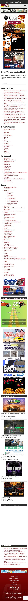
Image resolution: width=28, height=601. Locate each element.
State (5, 151)
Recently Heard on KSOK (10, 249)
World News (7, 153)
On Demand (7, 146)
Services (9, 204)
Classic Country (8, 182)
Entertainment (8, 135)
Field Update (7, 225)
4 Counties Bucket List (10, 187)
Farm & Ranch (8, 223)
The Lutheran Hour (9, 174)
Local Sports (7, 142)
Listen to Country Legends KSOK (13, 2)
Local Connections (12, 200)
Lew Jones (7, 169)
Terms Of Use (7, 271)
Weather (6, 272)
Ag (4, 131)
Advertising (10, 192)
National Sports (8, 145)
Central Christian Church (11, 175)
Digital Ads (10, 195)
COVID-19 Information (10, 220)
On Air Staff (7, 239)
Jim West (6, 163)
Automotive (7, 206)
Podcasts (6, 244)
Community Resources (10, 214)
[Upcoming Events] (14, 405)
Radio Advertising (12, 203)
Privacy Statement (9, 245)
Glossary (9, 196)
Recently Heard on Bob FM (11, 247)
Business (6, 132)
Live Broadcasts (11, 198)
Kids (5, 138)
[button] (25, 6)
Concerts (6, 134)
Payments (6, 242)
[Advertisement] (14, 10)
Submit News (7, 263)
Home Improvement (9, 230)
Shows (6, 252)
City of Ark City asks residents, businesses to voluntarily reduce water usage (14, 101)
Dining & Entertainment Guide (12, 222)
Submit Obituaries (9, 264)
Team (5, 267)
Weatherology (14, 599)
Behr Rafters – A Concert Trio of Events (14, 208)
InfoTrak (6, 177)
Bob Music (7, 158)
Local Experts (7, 234)
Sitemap (6, 255)
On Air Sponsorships (12, 201)
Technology (7, 269)
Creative (9, 193)
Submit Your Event (9, 266)
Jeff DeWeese (7, 167)
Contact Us (7, 215)
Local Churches (8, 233)
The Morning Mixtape (10, 160)
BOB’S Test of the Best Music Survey (13, 211)
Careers (6, 212)
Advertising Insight (9, 129)
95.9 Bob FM (7, 189)
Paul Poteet (7, 171)
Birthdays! (7, 209)
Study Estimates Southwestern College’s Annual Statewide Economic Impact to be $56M (15, 260)
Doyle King (7, 164)
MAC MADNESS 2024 (9, 236)
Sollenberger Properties (10, 256)
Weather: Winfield (9, 275)
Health (6, 137)
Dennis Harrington (9, 161)
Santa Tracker (8, 250)
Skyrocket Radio (17, 596)
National (6, 143)
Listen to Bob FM (13, 1)
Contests (6, 219)
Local (5, 140)
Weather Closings (9, 274)
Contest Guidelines (9, 217)
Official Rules (7, 238)
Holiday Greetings (9, 226)
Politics (6, 148)
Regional (6, 149)
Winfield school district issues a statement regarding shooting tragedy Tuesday (14, 122)
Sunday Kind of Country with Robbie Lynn (15, 172)
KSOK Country (8, 231)
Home (5, 228)
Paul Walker (7, 166)
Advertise (6, 190)
